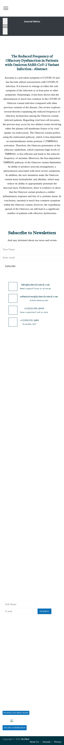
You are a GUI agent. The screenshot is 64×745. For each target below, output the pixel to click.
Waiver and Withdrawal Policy (19, 636)
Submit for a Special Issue (17, 706)
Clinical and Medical (14, 431)
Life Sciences (10, 442)
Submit (44, 611)
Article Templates (12, 589)
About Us (8, 355)
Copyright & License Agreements (20, 504)
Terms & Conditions (13, 510)
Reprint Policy (10, 653)
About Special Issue (13, 689)
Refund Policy (10, 642)
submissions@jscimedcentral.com (39, 296)
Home (6, 350)
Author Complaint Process (17, 560)
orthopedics (9, 464)
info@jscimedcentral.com (35, 285)
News (5, 383)
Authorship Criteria (13, 543)
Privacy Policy (10, 499)
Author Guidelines (12, 582)
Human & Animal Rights (16, 515)
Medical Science (11, 448)
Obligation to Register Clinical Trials (23, 538)
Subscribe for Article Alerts (17, 361)
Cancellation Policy (13, 566)
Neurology (8, 453)
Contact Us (8, 378)
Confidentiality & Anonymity (18, 532)
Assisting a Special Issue (16, 701)
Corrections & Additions (16, 577)
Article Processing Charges (17, 631)
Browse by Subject (13, 414)
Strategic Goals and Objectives (19, 367)
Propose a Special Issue (15, 695)
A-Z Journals (10, 409)
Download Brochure (16, 713)
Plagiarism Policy (12, 555)
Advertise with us (12, 659)
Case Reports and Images (16, 425)
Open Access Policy (13, 493)
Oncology (8, 459)
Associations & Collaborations (19, 670)
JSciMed (25, 739)
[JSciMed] (32, 5)
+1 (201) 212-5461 (29, 320)
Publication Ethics (12, 527)
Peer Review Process (14, 549)
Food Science (10, 436)
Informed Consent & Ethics (17, 521)
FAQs (6, 389)
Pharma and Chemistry (15, 470)
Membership (9, 647)
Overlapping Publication (16, 571)
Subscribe (10, 266)
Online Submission (15, 728)
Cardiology (9, 420)
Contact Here (43, 720)
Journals (7, 372)
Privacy (57, 742)
